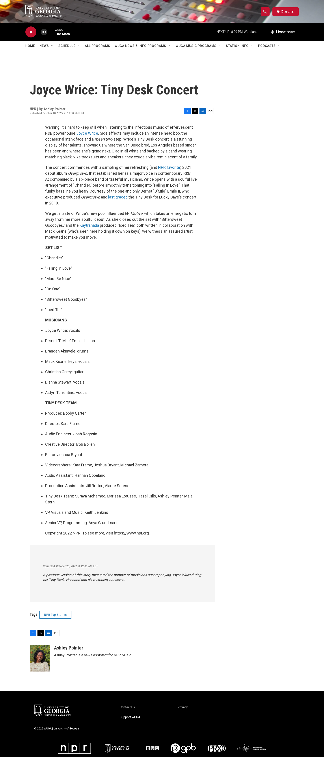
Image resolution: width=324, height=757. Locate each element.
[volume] (44, 32)
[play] (30, 32)
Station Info (237, 46)
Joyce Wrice (87, 133)
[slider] (51, 32)
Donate (287, 11)
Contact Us (127, 707)
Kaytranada (89, 225)
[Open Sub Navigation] (52, 46)
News (44, 46)
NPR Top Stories (55, 614)
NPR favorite (169, 167)
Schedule (66, 46)
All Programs (97, 46)
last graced (118, 197)
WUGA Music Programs (196, 46)
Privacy (183, 707)
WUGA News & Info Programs (140, 46)
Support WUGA (130, 717)
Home (30, 46)
